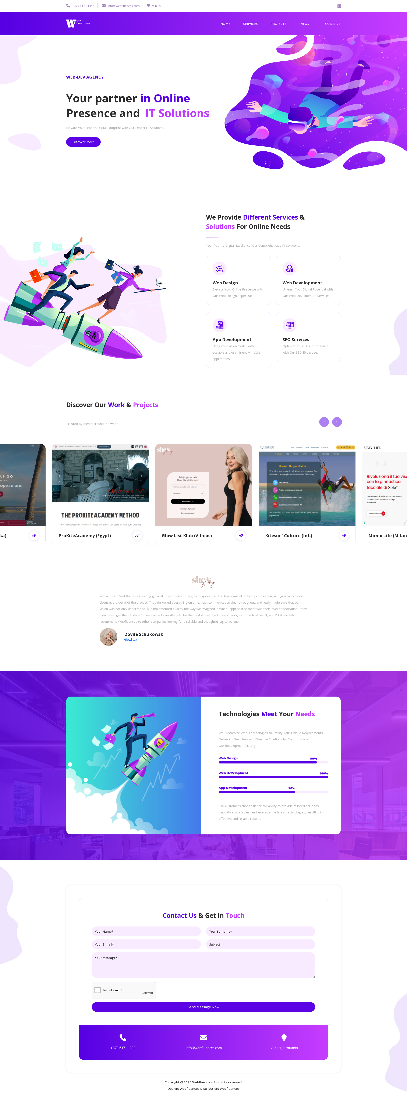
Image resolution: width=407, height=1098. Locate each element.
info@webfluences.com (124, 6)
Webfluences (202, 1082)
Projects (279, 24)
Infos (304, 24)
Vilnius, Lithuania (284, 1047)
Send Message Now (203, 1007)
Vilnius (156, 6)
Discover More (83, 142)
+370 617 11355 (83, 6)
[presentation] (324, 422)
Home (225, 24)
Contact (333, 24)
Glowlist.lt (130, 640)
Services (250, 24)
